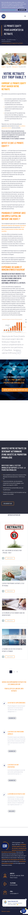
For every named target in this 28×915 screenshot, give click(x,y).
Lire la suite (10, 558)
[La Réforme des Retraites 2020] (14, 802)
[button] (3, 558)
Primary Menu (25, 16)
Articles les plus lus (6, 41)
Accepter (22, 10)
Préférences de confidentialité (8, 10)
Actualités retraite (11, 39)
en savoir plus (8, 503)
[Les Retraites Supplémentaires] (14, 710)
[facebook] (21, 911)
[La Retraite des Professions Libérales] (14, 742)
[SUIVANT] (17, 671)
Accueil (3, 39)
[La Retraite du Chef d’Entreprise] (14, 773)
